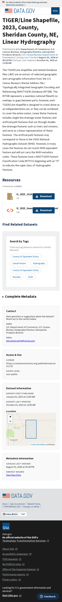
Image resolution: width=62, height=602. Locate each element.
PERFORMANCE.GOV (12, 506)
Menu (55, 10)
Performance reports (14, 574)
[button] (10, 416)
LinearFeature (19, 263)
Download (46, 196)
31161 (30, 277)
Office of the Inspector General (19, 569)
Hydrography (39, 263)
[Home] (20, 10)
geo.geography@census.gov (20, 340)
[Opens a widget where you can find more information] (48, 596)
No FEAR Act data (12, 564)
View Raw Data (13, 474)
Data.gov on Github (31, 506)
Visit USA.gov (10, 595)
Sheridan (16, 277)
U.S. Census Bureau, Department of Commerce (30, 56)
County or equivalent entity (25, 256)
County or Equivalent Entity (25, 270)
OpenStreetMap (38, 444)
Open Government (17, 504)
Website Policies (33, 504)
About (4, 504)
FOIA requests (10, 559)
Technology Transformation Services (24, 540)
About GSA (8, 549)
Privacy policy (10, 579)
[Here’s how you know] (31, 3)
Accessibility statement (15, 554)
